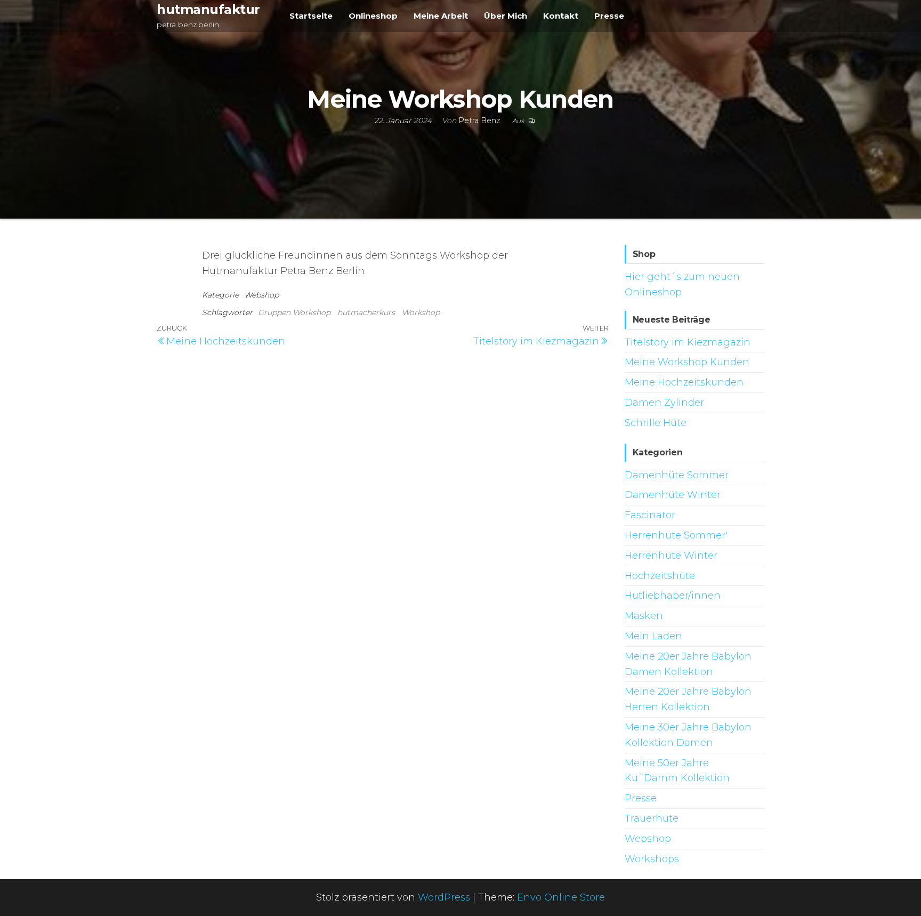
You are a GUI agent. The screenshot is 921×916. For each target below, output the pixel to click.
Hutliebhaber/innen (673, 595)
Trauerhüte (651, 818)
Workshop (421, 312)
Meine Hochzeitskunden (684, 382)
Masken (644, 616)
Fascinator (650, 515)
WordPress (444, 897)
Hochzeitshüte (660, 576)
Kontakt (560, 16)
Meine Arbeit (441, 16)
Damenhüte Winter (673, 495)
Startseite (311, 16)
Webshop (261, 295)
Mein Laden (653, 636)
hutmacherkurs (366, 312)
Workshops (652, 859)
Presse (609, 16)
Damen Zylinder (664, 402)
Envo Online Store (561, 897)
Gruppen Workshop (294, 312)
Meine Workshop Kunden (687, 362)
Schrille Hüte (655, 423)
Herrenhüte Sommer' (676, 535)
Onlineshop (373, 16)
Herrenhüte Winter (671, 555)
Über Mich (505, 16)
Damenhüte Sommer (677, 475)
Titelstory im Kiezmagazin (687, 342)
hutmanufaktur (208, 9)
